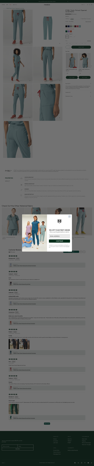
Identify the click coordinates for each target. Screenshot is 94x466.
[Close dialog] (69, 216)
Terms (49, 247)
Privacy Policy (67, 246)
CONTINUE (59, 241)
